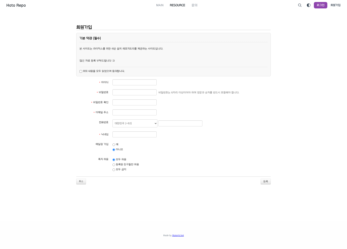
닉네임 (103, 134)
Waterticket (178, 235)
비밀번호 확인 (99, 102)
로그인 (321, 5)
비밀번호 (102, 92)
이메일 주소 (100, 112)
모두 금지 (120, 169)
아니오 (119, 149)
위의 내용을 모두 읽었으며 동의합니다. (103, 71)
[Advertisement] (173, 201)
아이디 (103, 82)
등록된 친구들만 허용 (127, 164)
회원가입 (336, 5)
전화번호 (103, 122)
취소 (81, 181)
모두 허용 (120, 159)
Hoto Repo (16, 5)
